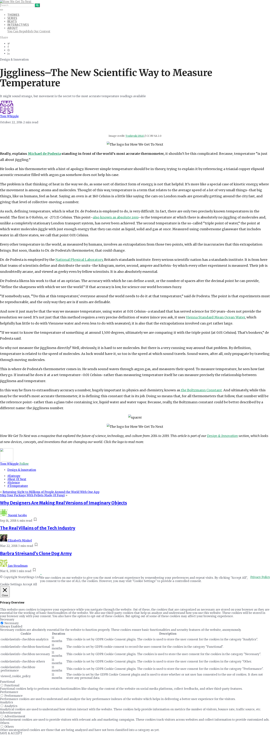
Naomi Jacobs (17, 515)
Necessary (11, 623)
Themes (13, 15)
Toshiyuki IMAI (134, 136)
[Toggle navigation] (1, 9)
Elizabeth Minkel (20, 540)
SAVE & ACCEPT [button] (11, 733)
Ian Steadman (18, 565)
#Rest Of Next (16, 479)
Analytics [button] (6, 702)
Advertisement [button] (10, 712)
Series (12, 18)
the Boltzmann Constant (201, 390)
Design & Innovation (21, 470)
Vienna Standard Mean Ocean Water (215, 317)
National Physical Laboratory (79, 260)
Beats (12, 21)
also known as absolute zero (115, 217)
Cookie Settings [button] (11, 584)
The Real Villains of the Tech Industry (37, 528)
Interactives (18, 25)
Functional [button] (7, 681)
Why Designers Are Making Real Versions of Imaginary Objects (63, 502)
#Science (13, 482)
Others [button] (4, 723)
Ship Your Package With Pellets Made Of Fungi (32, 495)
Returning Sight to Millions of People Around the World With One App (51, 492)
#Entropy (13, 476)
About (12, 28)
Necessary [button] (7, 619)
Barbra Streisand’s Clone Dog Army (36, 553)
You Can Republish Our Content (28, 31)
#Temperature (17, 486)
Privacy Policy (260, 577)
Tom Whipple (9, 116)
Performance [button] (9, 692)
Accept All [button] (30, 584)
